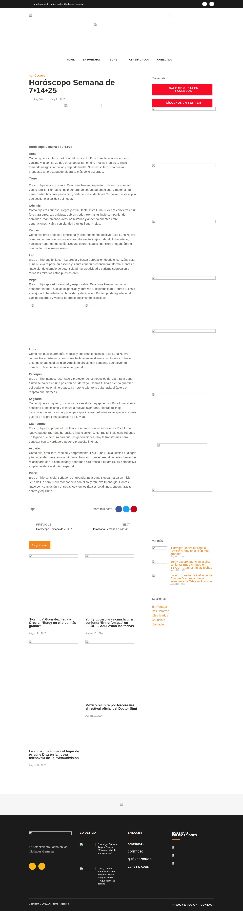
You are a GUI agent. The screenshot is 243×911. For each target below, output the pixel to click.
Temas (112, 59)
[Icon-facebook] (204, 4)
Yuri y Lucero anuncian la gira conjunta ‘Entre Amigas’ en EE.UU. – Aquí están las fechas (109, 622)
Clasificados (139, 59)
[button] (210, 59)
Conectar (164, 59)
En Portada (91, 59)
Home (71, 59)
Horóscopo (37, 75)
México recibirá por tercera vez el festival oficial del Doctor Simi (111, 706)
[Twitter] (211, 4)
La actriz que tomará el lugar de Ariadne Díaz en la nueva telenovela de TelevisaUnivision (54, 754)
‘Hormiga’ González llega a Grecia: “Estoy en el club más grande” (52, 622)
